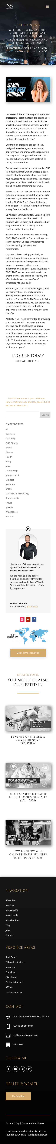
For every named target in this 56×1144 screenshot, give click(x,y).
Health (9, 456)
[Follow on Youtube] (28, 619)
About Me (10, 900)
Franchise (10, 972)
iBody (8, 461)
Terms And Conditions (33, 1123)
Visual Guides (12, 920)
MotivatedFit (12, 910)
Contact (9, 935)
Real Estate (11, 957)
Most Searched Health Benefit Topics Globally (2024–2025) (28, 797)
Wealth (9, 507)
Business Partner (14, 982)
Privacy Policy (12, 1123)
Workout (10, 516)
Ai (7, 429)
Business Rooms (14, 992)
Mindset (10, 479)
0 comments (36, 51)
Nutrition (10, 484)
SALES (9, 488)
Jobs (8, 466)
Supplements (12, 498)
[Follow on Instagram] (22, 619)
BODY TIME (32, 606)
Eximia (9, 447)
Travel (9, 502)
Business (10, 433)
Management (12, 475)
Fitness (9, 452)
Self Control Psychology (17, 493)
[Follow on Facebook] (34, 619)
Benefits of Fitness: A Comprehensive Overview (28, 740)
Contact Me (18, 1096)
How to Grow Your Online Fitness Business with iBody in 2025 (28, 854)
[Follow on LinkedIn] (29, 1069)
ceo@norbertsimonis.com (25, 1035)
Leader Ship (12, 470)
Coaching (10, 438)
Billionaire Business (15, 962)
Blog (8, 925)
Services (10, 905)
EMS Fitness (19, 51)
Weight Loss (12, 511)
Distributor (11, 977)
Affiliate (9, 987)
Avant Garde (12, 915)
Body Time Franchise (28, 652)
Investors (10, 967)
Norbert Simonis (19, 47)
